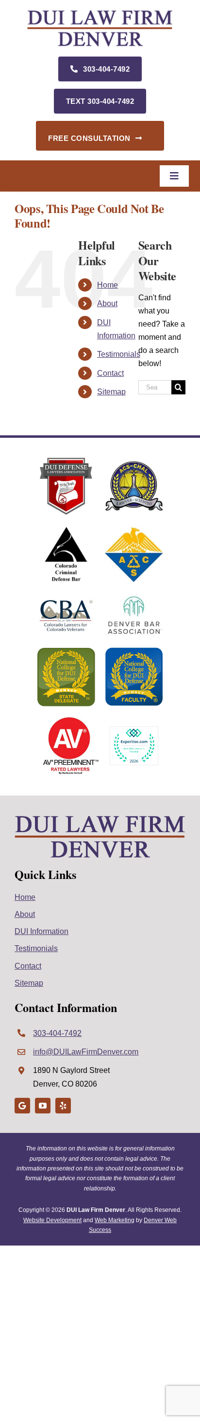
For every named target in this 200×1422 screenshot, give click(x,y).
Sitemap (111, 392)
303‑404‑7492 (57, 1033)
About (107, 303)
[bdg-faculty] (134, 651)
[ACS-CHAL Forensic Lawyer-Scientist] (134, 464)
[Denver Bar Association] (134, 597)
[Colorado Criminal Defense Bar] (66, 529)
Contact (110, 373)
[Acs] (134, 530)
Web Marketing (114, 1220)
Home (107, 285)
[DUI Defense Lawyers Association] (66, 461)
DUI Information (41, 931)
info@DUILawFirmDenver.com (85, 1052)
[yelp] (63, 1105)
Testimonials (118, 354)
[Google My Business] (22, 1105)
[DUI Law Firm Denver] (100, 819)
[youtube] (42, 1105)
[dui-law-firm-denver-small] (100, 13)
